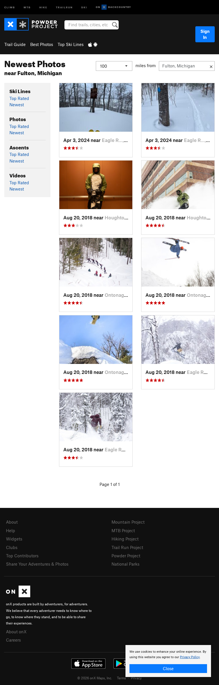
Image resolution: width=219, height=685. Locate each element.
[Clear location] (211, 66)
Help (10, 530)
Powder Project (125, 555)
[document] (168, 661)
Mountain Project (128, 521)
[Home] (33, 24)
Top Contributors (22, 555)
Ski (84, 7)
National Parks (125, 563)
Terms (121, 678)
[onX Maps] (18, 595)
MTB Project (123, 530)
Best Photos (41, 44)
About (12, 521)
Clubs (11, 547)
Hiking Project (125, 538)
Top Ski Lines (71, 44)
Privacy (136, 678)
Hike (43, 7)
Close (168, 668)
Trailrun (64, 7)
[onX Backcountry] (113, 7)
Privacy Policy (190, 657)
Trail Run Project (127, 547)
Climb (9, 7)
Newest (16, 104)
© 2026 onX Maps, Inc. (94, 678)
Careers (13, 639)
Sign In (205, 34)
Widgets (14, 538)
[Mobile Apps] (92, 44)
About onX (16, 631)
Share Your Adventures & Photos (37, 563)
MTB (27, 7)
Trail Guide (15, 44)
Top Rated (19, 98)
